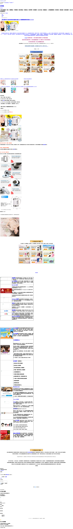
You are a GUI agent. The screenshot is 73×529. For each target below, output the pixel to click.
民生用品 (59, 34)
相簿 (2, 14)
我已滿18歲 (2, 527)
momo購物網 (14, 281)
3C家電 (52, 34)
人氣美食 (38, 34)
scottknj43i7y (2, 470)
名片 (2, 16)
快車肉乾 (18, 433)
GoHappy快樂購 (15, 299)
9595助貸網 (15, 328)
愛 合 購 (36, 272)
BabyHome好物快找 (16, 316)
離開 (4, 527)
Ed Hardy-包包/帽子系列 (6, 86)
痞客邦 (7, 474)
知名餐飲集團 (33, 34)
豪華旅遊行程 (46, 34)
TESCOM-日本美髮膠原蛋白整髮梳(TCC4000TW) (30, 86)
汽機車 (6, 476)
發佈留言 (2, 484)
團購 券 (14, 433)
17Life (66, 33)
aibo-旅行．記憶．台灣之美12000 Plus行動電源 (17, 86)
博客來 (13, 303)
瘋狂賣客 (13, 310)
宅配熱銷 (55, 34)
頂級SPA (41, 34)
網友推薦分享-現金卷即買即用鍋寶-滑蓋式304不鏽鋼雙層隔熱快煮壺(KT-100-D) (18, 19)
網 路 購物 (44, 144)
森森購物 (13, 277)
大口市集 (17, 420)
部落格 (3, 15)
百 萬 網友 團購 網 (30, 452)
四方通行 (15, 361)
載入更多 (2, 479)
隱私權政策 (41, 518)
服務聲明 (44, 518)
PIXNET (31, 518)
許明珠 (2, 6)
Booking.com (16, 386)
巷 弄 (3, 100)
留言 (8, 474)
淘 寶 (14, 149)
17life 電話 (1, 86)
